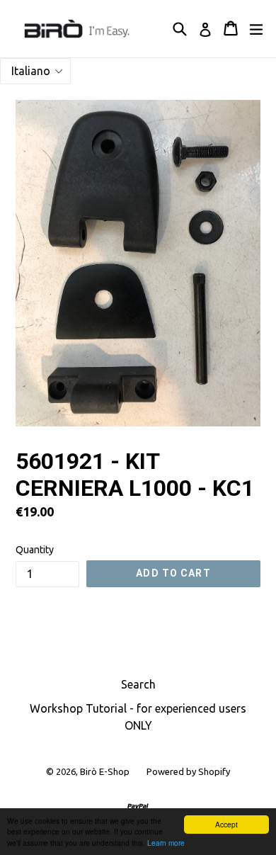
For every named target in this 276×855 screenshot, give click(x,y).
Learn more (166, 842)
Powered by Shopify (188, 771)
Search (138, 684)
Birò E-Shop (105, 771)
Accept (226, 824)
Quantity (35, 549)
